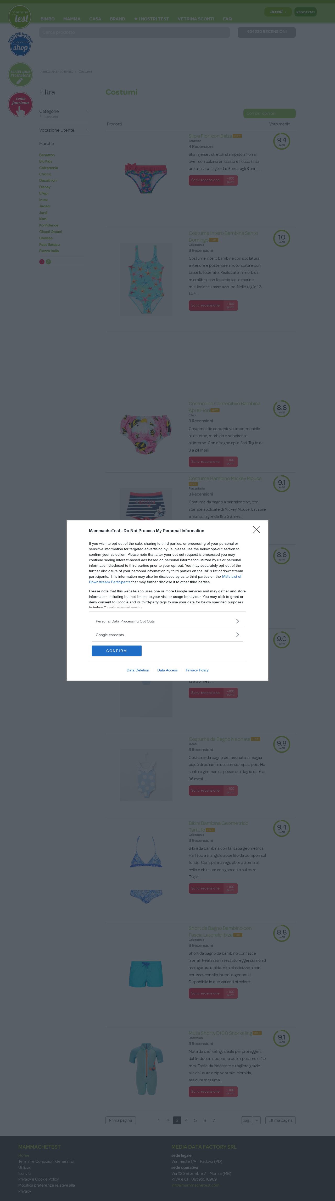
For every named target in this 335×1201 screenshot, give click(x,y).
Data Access (167, 670)
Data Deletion (138, 670)
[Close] (258, 531)
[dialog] (167, 600)
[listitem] (167, 621)
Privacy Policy (197, 670)
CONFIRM (116, 651)
